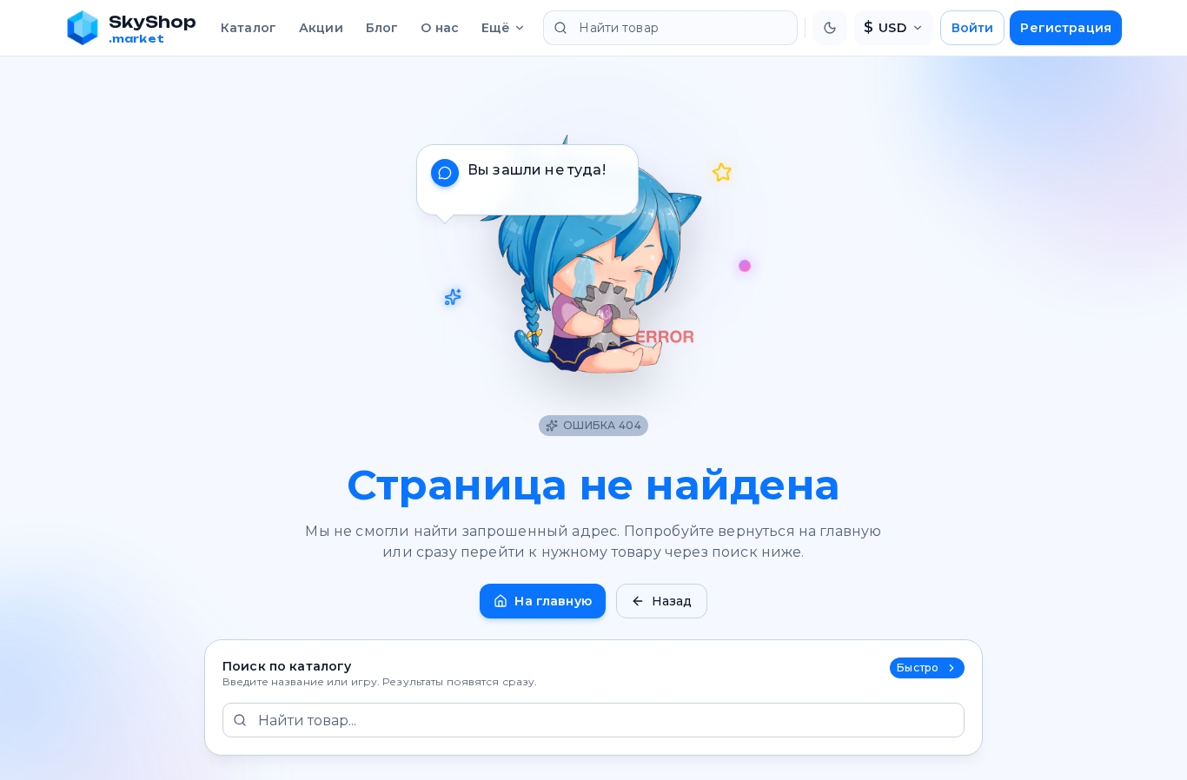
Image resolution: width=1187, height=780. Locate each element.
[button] (593, 250)
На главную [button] (552, 601)
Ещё (495, 28)
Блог (382, 28)
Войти (973, 28)
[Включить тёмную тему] (829, 27)
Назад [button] (672, 601)
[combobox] (670, 27)
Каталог (248, 28)
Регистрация (1065, 28)
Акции (321, 28)
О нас (440, 28)
